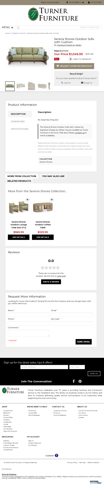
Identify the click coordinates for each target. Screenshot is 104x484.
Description (18, 114)
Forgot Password (34, 443)
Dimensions (18, 121)
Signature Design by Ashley (69, 45)
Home (7, 33)
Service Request (34, 415)
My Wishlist (32, 445)
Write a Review (51, 282)
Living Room (8, 411)
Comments (13, 327)
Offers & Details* (93, 462)
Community (83, 415)
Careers (81, 417)
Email (54, 310)
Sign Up (94, 373)
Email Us (87, 83)
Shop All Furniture (10, 431)
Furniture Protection (11, 447)
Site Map (82, 462)
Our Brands (7, 429)
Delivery (6, 441)
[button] (45, 58)
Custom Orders (9, 445)
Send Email (83, 342)
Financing (32, 411)
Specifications (19, 129)
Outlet (5, 424)
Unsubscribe (7, 450)
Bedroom (6, 413)
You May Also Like (53, 176)
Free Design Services (10, 443)
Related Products (19, 181)
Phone (11, 319)
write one (61, 276)
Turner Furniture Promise (88, 411)
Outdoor (6, 420)
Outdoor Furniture (19, 33)
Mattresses (7, 427)
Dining (5, 415)
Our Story (82, 413)
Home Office (8, 417)
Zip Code (55, 319)
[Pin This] (56, 60)
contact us (80, 133)
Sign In (30, 441)
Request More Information (76, 66)
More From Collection (21, 176)
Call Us (67, 83)
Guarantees (32, 413)
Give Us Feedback (60, 415)
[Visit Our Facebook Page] (74, 381)
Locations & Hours (60, 411)
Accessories (7, 422)
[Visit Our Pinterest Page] (80, 381)
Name (11, 310)
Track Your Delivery (50, 2)
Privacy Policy (72, 462)
